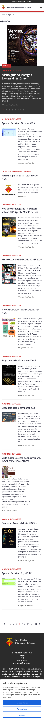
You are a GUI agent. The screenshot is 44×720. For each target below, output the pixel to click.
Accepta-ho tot (22, 703)
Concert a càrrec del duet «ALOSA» (19, 523)
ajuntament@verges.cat (22, 663)
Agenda (15, 105)
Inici (3, 14)
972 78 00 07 (22, 660)
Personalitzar (22, 709)
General (30, 348)
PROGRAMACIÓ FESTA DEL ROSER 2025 (22, 259)
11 (28, 624)
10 (23, 624)
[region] (22, 699)
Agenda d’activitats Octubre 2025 (18, 123)
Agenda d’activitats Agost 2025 (17, 573)
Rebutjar (22, 715)
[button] (4, 109)
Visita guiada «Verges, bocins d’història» (17, 76)
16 (36, 624)
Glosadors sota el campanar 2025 (18, 407)
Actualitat (7, 105)
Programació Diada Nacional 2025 (19, 360)
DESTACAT (6, 66)
